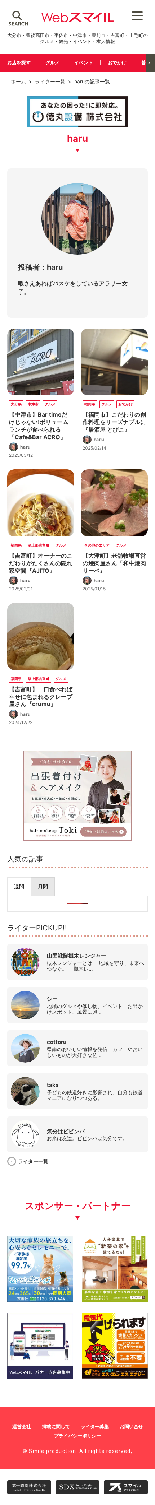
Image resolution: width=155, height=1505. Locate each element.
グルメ (52, 62)
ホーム (18, 81)
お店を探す (19, 62)
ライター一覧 (50, 81)
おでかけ (117, 62)
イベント (83, 62)
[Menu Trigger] (137, 15)
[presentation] (19, 886)
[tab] (19, 886)
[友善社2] (40, 1299)
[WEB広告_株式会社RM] (77, 838)
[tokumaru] (77, 126)
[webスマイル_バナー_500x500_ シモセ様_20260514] (115, 1376)
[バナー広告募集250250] (40, 1376)
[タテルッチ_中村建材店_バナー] (115, 1299)
